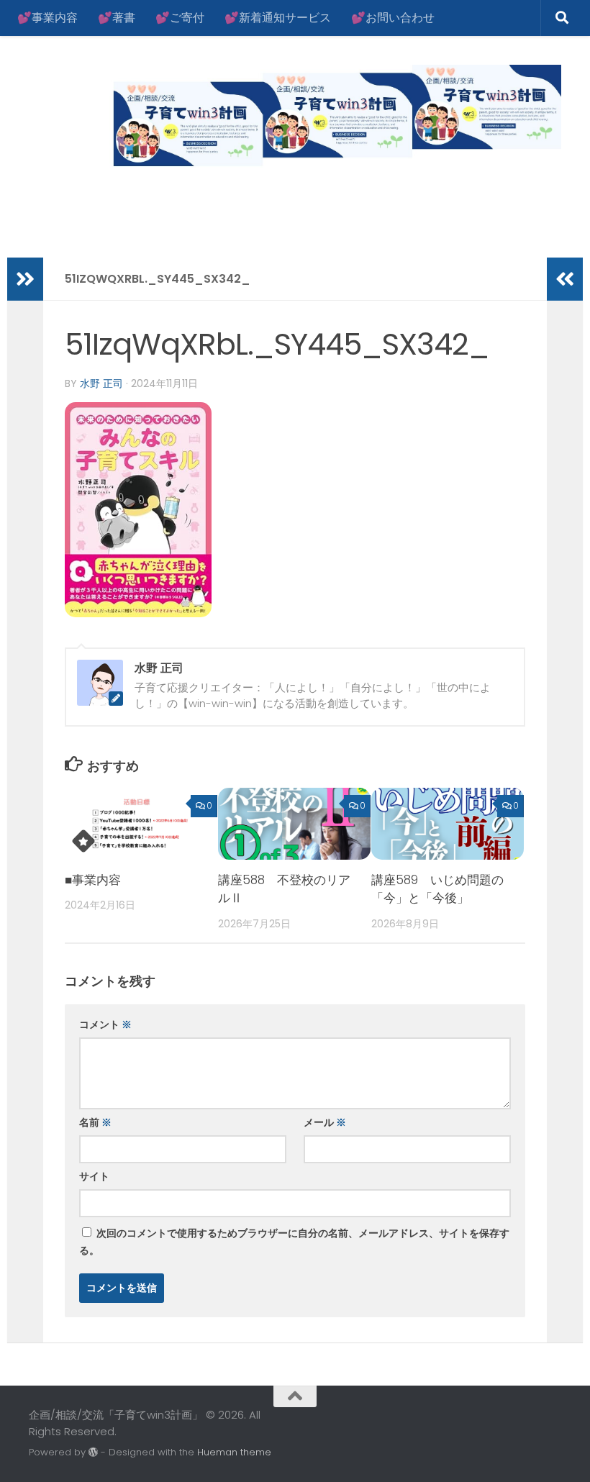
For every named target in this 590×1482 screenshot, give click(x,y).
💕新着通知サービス (277, 17)
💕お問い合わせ (393, 17)
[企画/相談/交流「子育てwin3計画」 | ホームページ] (295, 118)
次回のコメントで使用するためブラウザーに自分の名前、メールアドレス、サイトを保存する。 (294, 1242)
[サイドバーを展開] (25, 279)
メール (325, 1122)
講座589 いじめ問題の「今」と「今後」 (437, 889)
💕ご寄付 (179, 17)
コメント (105, 1024)
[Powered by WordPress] (93, 1452)
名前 (95, 1122)
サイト (94, 1176)
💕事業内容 (47, 17)
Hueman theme (234, 1452)
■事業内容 (93, 879)
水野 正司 (101, 383)
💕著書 (116, 17)
